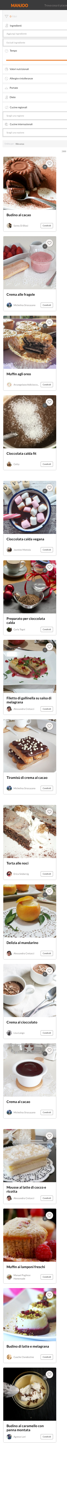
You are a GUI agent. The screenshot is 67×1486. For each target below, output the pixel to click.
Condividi (47, 225)
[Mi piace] (49, 1136)
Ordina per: (9, 143)
